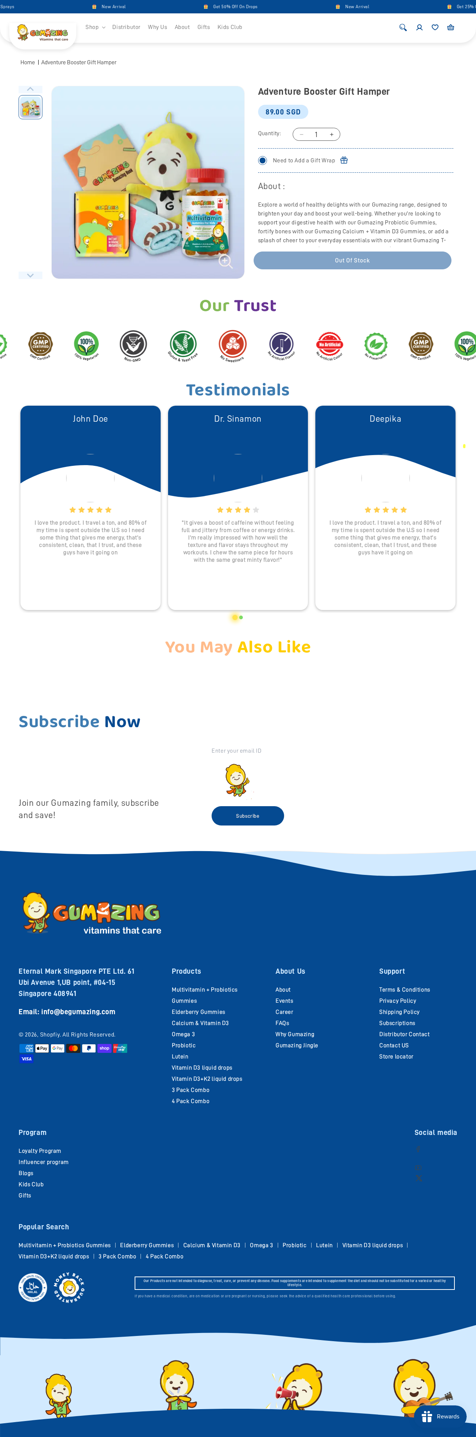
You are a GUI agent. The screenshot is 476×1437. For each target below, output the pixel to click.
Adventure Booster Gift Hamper (78, 62)
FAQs (282, 1023)
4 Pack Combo (190, 1101)
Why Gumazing (295, 1034)
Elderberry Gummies (198, 1012)
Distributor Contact (404, 1034)
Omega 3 (183, 1034)
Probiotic (184, 1045)
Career (284, 1012)
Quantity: (269, 133)
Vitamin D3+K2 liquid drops (207, 1079)
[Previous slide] (30, 89)
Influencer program (44, 1162)
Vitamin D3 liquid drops (202, 1068)
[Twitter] (419, 1178)
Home (27, 62)
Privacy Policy (397, 1001)
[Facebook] (418, 1148)
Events (284, 1001)
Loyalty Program (40, 1151)
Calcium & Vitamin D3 (200, 1023)
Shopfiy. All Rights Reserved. (78, 1035)
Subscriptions (397, 1023)
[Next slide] (30, 275)
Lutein (180, 1057)
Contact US (394, 1045)
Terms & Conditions (404, 990)
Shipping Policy (399, 1012)
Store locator (396, 1057)
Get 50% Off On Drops (220, 6)
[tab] (235, 617)
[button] (95, 27)
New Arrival (99, 6)
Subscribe (247, 815)
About (283, 990)
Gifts (25, 1195)
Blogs (26, 1173)
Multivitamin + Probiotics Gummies (65, 1245)
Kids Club (31, 1184)
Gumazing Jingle (297, 1045)
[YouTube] (418, 1167)
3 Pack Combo (190, 1090)
